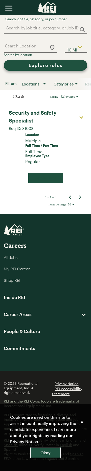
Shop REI (12, 280)
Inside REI (14, 297)
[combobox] (43, 27)
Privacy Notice (66, 383)
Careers (15, 245)
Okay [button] (45, 452)
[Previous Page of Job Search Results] (70, 197)
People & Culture (22, 331)
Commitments (19, 348)
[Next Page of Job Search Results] (80, 197)
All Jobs (10, 257)
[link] (45, 145)
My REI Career (17, 268)
